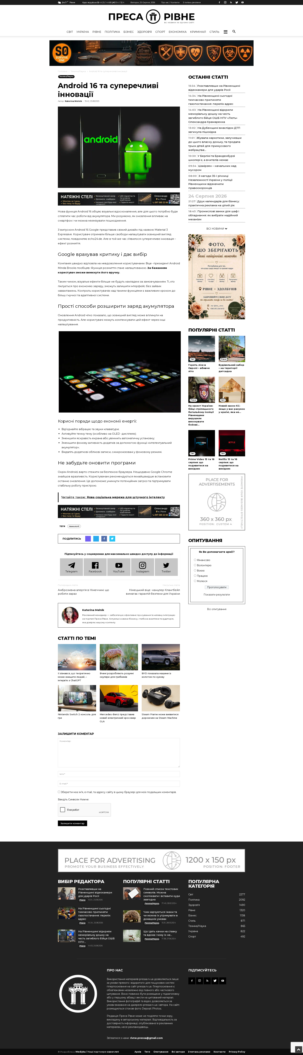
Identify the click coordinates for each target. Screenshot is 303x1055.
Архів (137, 1051)
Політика (112, 31)
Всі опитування (216, 609)
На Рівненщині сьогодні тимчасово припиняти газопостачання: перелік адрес (210, 100)
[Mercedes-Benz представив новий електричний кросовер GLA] (119, 698)
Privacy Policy (237, 1051)
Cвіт (70, 31)
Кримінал (198, 31)
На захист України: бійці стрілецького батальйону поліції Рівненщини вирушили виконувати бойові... (201, 415)
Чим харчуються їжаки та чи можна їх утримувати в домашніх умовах (160, 915)
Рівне (96, 31)
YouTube (118, 571)
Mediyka (81, 1051)
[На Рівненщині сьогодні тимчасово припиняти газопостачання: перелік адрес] (66, 913)
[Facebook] (219, 2)
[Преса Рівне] (151, 16)
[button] (225, 32)
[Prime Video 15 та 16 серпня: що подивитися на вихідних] (201, 443)
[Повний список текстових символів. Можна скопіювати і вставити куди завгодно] (132, 893)
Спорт (160, 31)
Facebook (95, 571)
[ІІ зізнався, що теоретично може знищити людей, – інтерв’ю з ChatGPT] (77, 657)
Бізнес (128, 31)
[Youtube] (242, 2)
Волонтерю (204, 565)
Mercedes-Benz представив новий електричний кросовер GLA (118, 718)
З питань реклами (192, 2)
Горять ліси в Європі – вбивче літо (199, 368)
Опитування (160, 1051)
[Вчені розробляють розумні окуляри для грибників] (119, 657)
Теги (147, 1051)
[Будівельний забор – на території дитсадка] (232, 349)
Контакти (219, 1051)
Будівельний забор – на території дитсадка (231, 368)
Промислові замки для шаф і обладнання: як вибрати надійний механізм (213, 215)
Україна (82, 31)
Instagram (142, 571)
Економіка (178, 31)
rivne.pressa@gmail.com (146, 1038)
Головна (62, 71)
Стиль (214, 31)
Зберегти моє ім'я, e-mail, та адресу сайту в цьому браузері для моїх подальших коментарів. (118, 792)
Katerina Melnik (73, 101)
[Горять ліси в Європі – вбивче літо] (201, 349)
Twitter (166, 571)
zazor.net (113, 1051)
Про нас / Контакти (170, 2)
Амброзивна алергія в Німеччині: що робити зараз (83, 591)
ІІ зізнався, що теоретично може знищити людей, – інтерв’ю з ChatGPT (74, 677)
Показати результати (217, 594)
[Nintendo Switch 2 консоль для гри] (77, 698)
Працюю (202, 575)
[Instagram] (225, 2)
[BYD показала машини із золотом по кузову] (161, 657)
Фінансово (203, 560)
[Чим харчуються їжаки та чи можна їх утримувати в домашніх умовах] (132, 916)
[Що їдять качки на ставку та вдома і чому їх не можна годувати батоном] (132, 936)
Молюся (202, 581)
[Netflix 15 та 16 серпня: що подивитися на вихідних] (232, 443)
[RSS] (231, 2)
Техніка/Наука (78, 71)
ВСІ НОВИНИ (215, 228)
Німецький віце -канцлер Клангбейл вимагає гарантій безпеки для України (153, 591)
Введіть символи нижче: (73, 799)
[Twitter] (236, 2)
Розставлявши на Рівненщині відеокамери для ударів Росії (95, 892)
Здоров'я (144, 31)
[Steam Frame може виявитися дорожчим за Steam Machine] (161, 698)
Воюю (201, 570)
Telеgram (71, 571)
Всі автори (178, 1051)
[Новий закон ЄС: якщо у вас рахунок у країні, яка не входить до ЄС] (232, 390)
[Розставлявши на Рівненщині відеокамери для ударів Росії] (66, 893)
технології (74, 526)
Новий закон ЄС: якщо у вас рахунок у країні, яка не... (232, 408)
